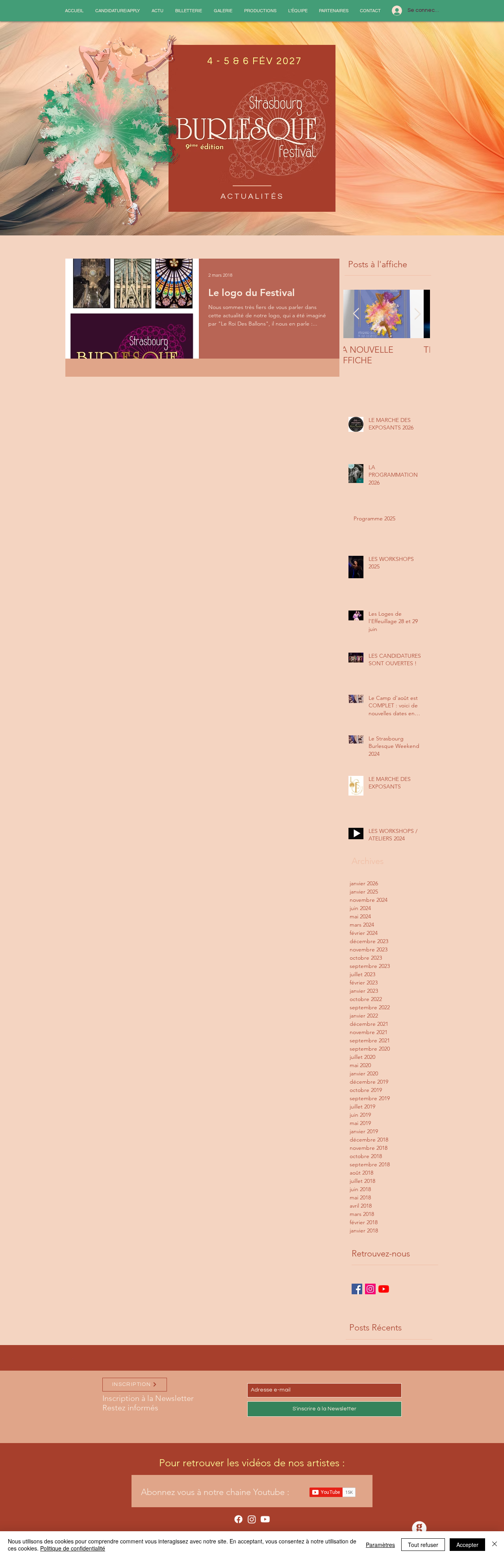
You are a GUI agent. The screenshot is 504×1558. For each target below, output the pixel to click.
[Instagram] (251, 1519)
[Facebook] (238, 1519)
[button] (117, 10)
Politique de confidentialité (72, 1548)
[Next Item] (417, 314)
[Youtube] (265, 1519)
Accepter (467, 1545)
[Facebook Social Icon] (357, 1289)
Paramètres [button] (380, 1545)
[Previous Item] (355, 314)
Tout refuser (423, 1545)
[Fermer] (494, 1545)
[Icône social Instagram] (370, 1289)
